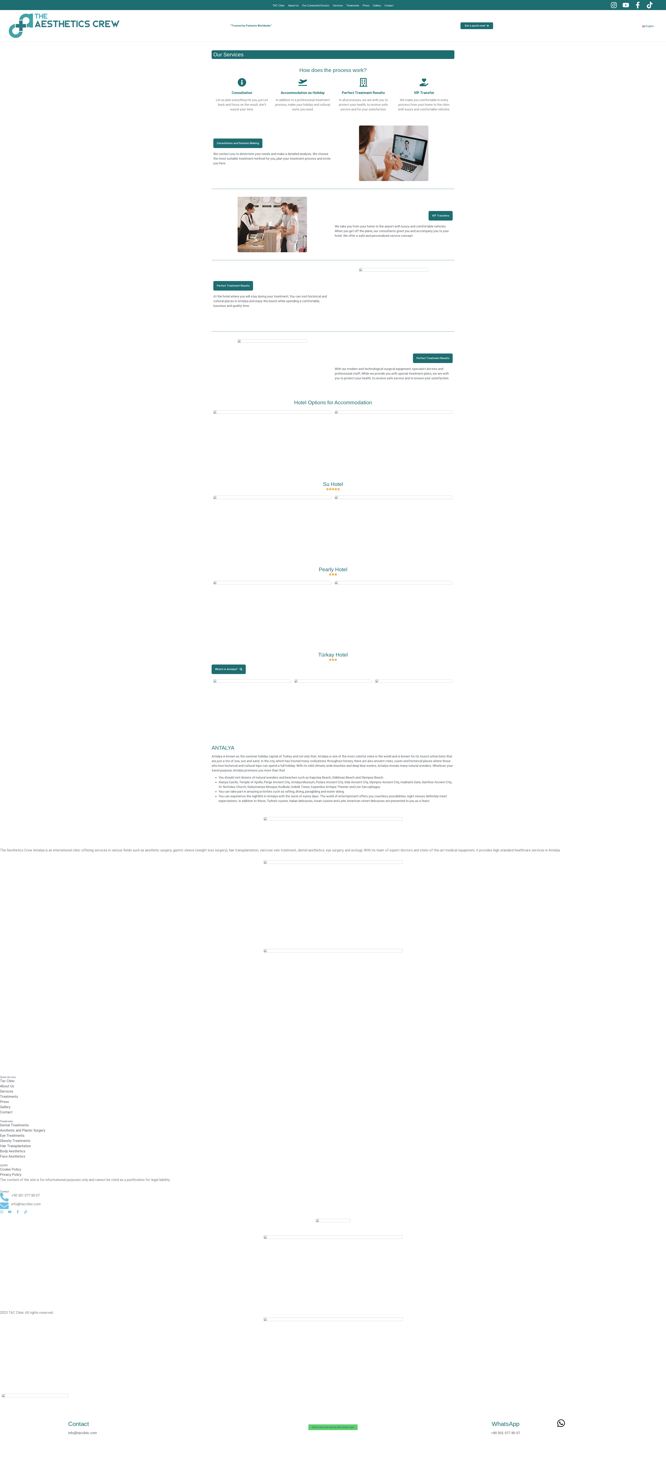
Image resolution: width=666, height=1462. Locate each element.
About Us (293, 5)
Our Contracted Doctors (315, 5)
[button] (237, 143)
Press (366, 5)
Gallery (377, 5)
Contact (389, 5)
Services (338, 5)
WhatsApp (505, 1423)
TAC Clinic (279, 5)
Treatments (352, 5)
